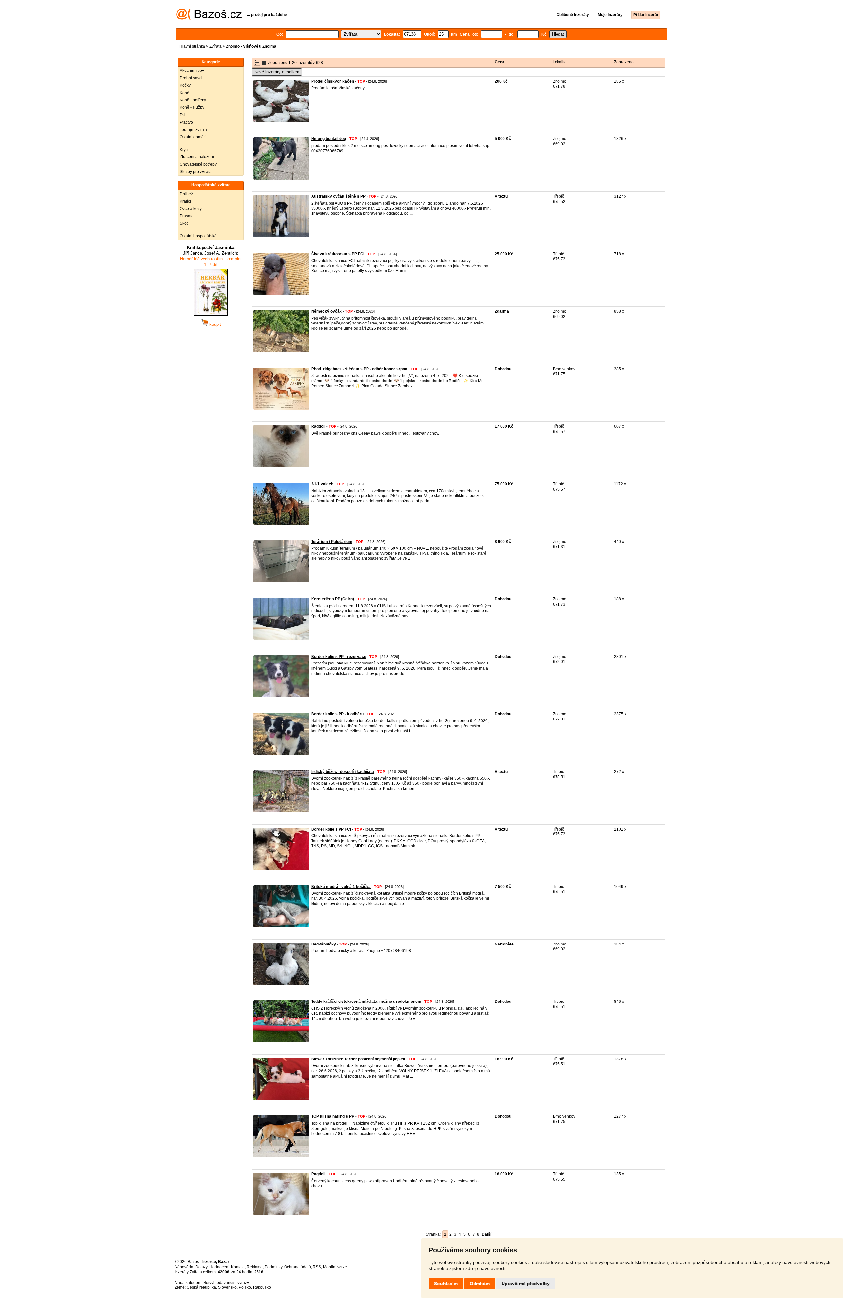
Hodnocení (219, 1267)
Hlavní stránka (192, 46)
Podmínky (273, 1267)
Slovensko (227, 1287)
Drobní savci (191, 78)
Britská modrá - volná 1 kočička (341, 886)
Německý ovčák (326, 311)
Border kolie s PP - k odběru (337, 714)
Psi (182, 115)
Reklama (255, 1267)
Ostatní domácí (193, 137)
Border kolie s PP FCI (331, 829)
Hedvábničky (323, 944)
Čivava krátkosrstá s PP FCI (337, 254)
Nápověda (184, 1267)
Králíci (185, 201)
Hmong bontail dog (328, 138)
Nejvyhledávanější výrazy (226, 1282)
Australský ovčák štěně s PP (338, 196)
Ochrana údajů (297, 1267)
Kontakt (238, 1267)
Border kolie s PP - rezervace (338, 656)
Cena (499, 62)
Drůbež (186, 194)
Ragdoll (318, 426)
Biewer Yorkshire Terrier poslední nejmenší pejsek (358, 1059)
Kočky (185, 85)
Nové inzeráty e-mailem (276, 72)
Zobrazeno (624, 62)
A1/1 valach (322, 484)
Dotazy (201, 1267)
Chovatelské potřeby (198, 164)
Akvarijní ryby (192, 70)
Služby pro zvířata (196, 171)
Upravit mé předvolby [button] (526, 1283)
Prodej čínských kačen (332, 81)
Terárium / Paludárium (331, 541)
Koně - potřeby (193, 100)
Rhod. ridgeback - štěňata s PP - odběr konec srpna (359, 369)
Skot (184, 223)
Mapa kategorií (188, 1282)
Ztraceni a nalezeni (197, 157)
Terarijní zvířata (193, 129)
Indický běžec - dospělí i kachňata (342, 771)
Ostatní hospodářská (198, 236)
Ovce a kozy (191, 208)
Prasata (187, 216)
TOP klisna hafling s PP (332, 1116)
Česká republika (201, 1287)
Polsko (245, 1287)
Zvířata (215, 46)
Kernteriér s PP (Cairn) (332, 599)
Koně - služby (192, 107)
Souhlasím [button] (446, 1283)
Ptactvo (186, 122)
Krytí (184, 149)
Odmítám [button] (480, 1283)
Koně (184, 93)
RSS (317, 1267)
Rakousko (262, 1287)
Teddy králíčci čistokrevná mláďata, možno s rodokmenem (366, 1001)
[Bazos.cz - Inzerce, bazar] (209, 18)
